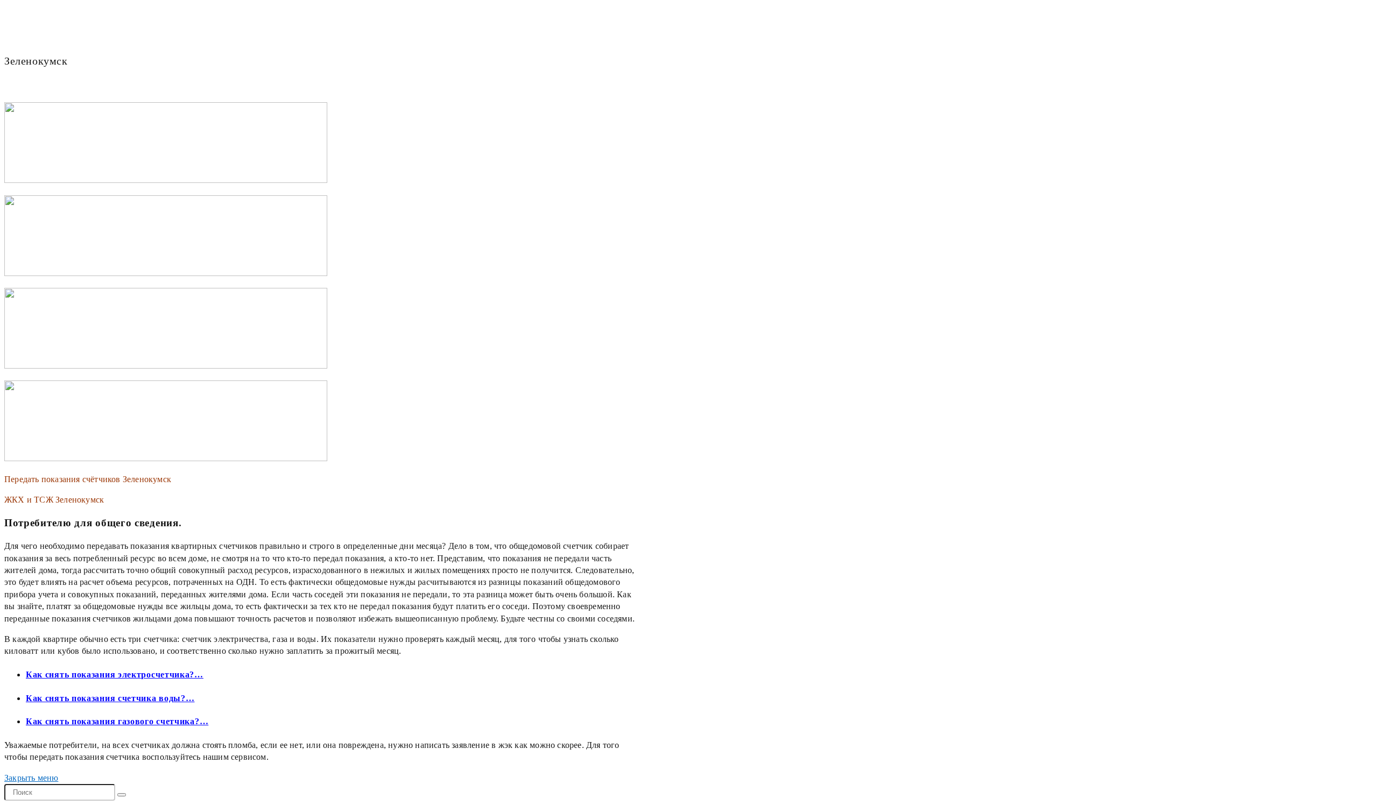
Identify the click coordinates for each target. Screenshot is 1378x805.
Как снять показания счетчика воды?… (110, 698)
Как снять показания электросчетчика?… (114, 674)
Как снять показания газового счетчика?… (117, 721)
